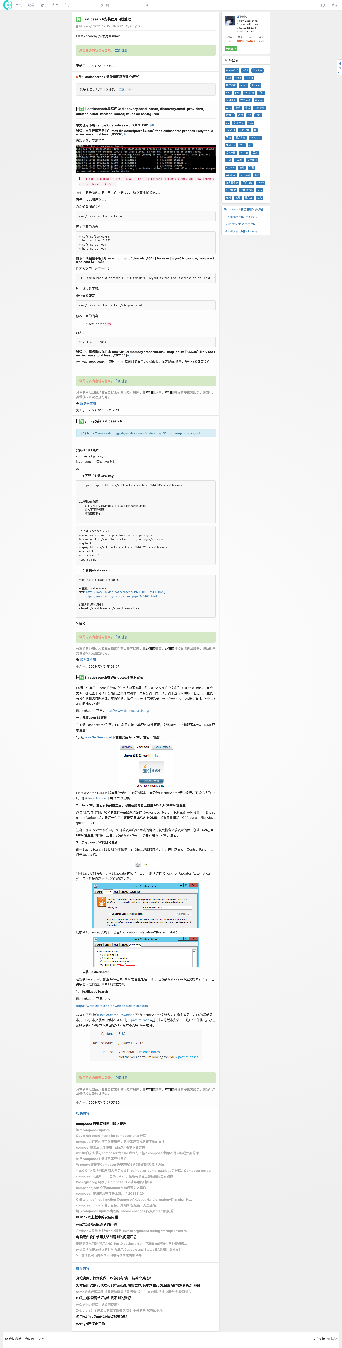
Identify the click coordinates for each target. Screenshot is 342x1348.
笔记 (43, 5)
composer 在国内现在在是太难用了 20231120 (110, 1193)
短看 (31, 5)
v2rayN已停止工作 (90, 1324)
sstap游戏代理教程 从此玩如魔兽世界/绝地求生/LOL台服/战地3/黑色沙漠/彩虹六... (135, 1292)
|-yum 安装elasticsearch (239, 224)
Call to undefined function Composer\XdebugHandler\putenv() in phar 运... (134, 1199)
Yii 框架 (331, 1339)
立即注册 (125, 89)
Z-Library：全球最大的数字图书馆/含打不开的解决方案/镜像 (119, 1310)
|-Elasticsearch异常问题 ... (240, 216)
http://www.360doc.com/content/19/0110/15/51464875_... (128, 592)
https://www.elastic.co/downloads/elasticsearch (112, 1006)
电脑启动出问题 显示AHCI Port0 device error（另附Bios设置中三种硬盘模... (131, 1244)
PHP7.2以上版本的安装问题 (97, 1217)
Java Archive (97, 798)
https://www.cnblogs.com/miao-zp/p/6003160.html (121, 596)
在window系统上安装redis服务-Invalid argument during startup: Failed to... (133, 1231)
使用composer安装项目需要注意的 (101, 1159)
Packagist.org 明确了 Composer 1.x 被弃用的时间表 (114, 1182)
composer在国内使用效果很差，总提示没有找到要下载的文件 (120, 1142)
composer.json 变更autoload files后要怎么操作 (111, 1188)
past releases (141, 1020)
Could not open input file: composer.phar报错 (111, 1136)
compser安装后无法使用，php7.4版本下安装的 (110, 1147)
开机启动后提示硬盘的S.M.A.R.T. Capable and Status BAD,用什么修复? (128, 1249)
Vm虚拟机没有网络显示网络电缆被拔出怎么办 (109, 1255)
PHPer (83, 26)
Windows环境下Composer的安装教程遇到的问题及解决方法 (120, 1165)
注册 (322, 5)
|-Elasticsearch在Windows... (242, 231)
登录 (335, 5)
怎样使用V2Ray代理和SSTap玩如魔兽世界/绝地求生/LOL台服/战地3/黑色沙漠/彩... (139, 1285)
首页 (18, 5)
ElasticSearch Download (116, 1015)
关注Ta (232, 48)
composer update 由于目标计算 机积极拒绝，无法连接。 (117, 1205)
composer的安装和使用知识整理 (101, 1124)
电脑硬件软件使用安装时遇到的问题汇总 (106, 1237)
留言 (55, 5)
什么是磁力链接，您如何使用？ (98, 1305)
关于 (68, 5)
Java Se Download (98, 737)
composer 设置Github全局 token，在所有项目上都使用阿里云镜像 (124, 1176)
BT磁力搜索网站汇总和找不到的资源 (103, 1298)
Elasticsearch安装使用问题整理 (243, 209)
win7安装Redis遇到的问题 (96, 1224)
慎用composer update (93, 1130)
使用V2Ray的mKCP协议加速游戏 (101, 1317)
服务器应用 (88, 403)
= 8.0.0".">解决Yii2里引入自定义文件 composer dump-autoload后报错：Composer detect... (145, 1170)
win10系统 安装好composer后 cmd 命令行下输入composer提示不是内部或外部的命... (139, 1153)
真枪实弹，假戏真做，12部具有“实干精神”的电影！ (114, 1278)
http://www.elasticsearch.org (127, 711)
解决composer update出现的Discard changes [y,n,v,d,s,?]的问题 (125, 1211)
